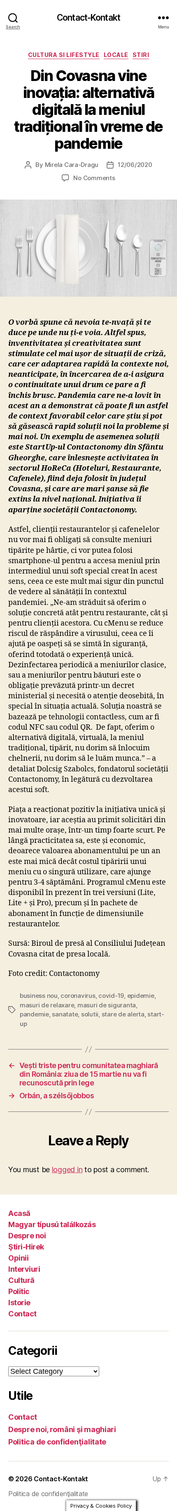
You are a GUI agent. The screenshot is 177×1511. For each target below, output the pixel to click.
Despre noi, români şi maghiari (62, 1429)
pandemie (34, 1014)
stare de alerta (123, 1014)
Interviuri (24, 1269)
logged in (67, 1169)
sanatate (65, 1014)
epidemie (140, 995)
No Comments (94, 178)
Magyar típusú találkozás (51, 1224)
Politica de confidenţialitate (57, 1441)
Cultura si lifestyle (64, 54)
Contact (22, 1313)
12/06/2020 (135, 165)
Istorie (19, 1302)
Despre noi (27, 1235)
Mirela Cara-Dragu (72, 165)
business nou (39, 995)
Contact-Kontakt (88, 17)
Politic (19, 1291)
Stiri (141, 54)
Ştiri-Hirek (26, 1246)
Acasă (19, 1213)
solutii (89, 1014)
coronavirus (78, 995)
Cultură (21, 1280)
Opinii (18, 1258)
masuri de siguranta (106, 1005)
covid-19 (111, 995)
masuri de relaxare (47, 1005)
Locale (116, 54)
